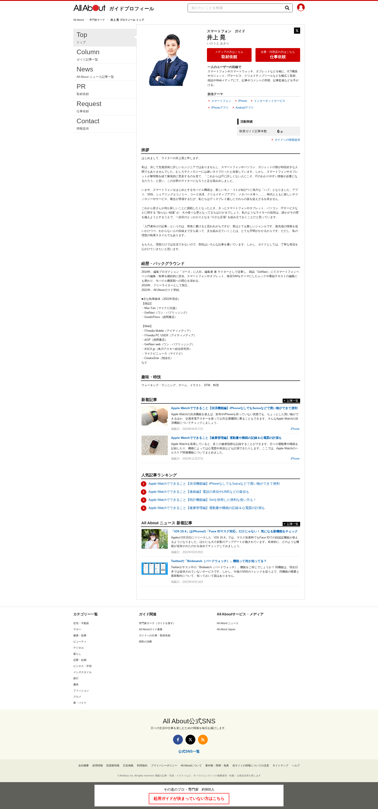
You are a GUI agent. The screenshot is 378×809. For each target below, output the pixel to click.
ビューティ (79, 641)
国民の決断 (145, 641)
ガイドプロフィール (131, 8)
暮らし (77, 653)
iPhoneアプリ (220, 107)
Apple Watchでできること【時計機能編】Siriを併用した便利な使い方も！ (202, 500)
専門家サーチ (97, 19)
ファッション (81, 690)
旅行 (76, 678)
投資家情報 (112, 765)
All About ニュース (227, 623)
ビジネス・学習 (82, 666)
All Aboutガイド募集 (151, 629)
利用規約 (142, 765)
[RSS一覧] (203, 740)
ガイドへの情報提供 (287, 139)
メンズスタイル (82, 672)
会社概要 (83, 765)
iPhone (242, 100)
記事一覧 (292, 400)
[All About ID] (301, 8)
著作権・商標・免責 (217, 765)
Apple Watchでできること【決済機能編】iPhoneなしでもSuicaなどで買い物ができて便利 (214, 483)
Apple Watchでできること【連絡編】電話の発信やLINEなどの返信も (199, 491)
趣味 (76, 684)
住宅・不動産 (81, 623)
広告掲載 (128, 765)
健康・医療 (79, 635)
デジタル (78, 647)
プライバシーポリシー (164, 765)
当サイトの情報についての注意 (250, 765)
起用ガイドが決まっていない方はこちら (189, 798)
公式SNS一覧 (189, 751)
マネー (77, 629)
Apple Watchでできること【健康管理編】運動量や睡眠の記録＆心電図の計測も (207, 508)
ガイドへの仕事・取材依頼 (154, 635)
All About (78, 19)
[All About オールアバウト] (89, 9)
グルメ (77, 696)
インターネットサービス (269, 100)
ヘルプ (296, 765)
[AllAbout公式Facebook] (178, 740)
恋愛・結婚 (79, 659)
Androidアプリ (245, 107)
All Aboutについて (191, 765)
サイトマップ (280, 765)
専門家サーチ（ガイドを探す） (157, 623)
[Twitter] (297, 30)
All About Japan (226, 629)
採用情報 (97, 765)
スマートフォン (221, 100)
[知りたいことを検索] (287, 7)
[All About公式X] (190, 740)
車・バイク (79, 702)
